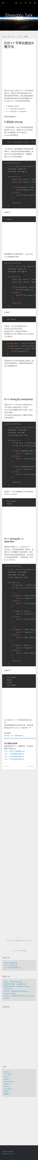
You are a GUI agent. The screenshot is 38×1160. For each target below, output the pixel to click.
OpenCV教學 (8, 1081)
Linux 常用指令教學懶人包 (12, 967)
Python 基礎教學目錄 (10, 963)
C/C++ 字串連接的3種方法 (14, 754)
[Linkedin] (16, 3)
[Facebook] (21, 3)
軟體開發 (6, 1094)
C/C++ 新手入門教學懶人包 (14, 751)
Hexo (12, 1153)
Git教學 (6, 1079)
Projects (6, 1086)
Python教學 (7, 1089)
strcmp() (9, 149)
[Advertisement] (19, 67)
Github (6, 1077)
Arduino (6, 1072)
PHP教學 (6, 1084)
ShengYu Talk (19, 15)
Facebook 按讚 (18, 728)
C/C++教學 (23, 37)
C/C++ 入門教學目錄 (10, 965)
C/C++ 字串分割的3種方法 (14, 759)
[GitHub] (25, 3)
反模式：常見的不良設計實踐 (13, 982)
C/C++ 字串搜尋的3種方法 (14, 756)
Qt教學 (6, 1091)
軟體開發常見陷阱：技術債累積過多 (15, 984)
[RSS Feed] (30, 3)
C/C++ (7, 766)
